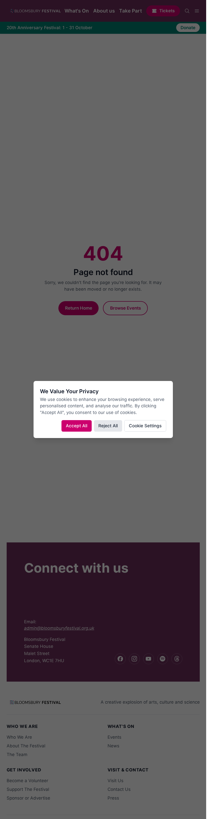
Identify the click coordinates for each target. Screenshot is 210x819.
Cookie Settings (145, 425)
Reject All (108, 425)
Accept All (76, 425)
